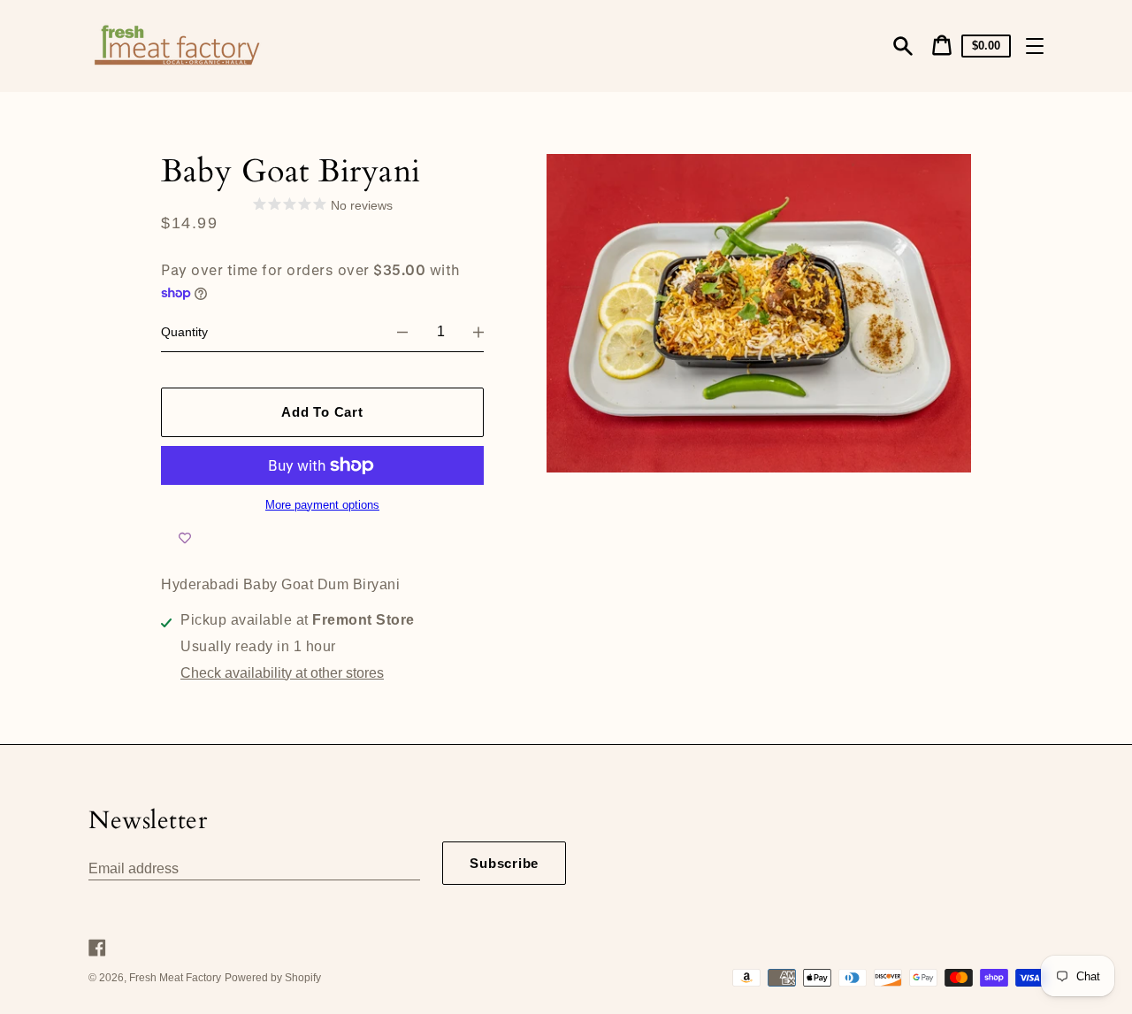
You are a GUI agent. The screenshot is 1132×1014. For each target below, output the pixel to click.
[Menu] (1034, 46)
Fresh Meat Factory (175, 978)
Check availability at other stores (282, 672)
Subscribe (504, 863)
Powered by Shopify (273, 978)
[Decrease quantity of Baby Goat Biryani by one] (402, 331)
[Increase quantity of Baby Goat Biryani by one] (478, 331)
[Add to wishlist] (185, 539)
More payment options (322, 505)
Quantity (184, 332)
